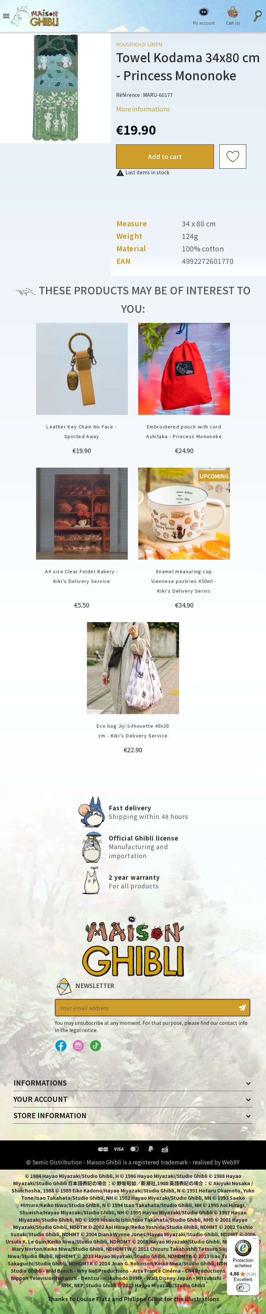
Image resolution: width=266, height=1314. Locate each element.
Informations (40, 1083)
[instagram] (78, 1046)
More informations (143, 108)
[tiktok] (95, 1046)
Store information (50, 1115)
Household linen (139, 44)
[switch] (243, 1287)
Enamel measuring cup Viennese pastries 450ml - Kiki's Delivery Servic (184, 581)
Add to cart (165, 156)
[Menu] (255, 1240)
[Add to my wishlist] (232, 156)
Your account (41, 1099)
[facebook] (61, 1046)
